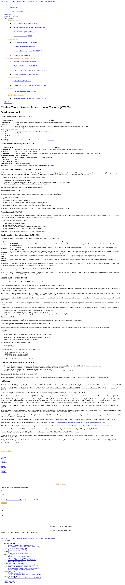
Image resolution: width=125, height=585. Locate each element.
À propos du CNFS (15, 7)
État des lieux (8, 15)
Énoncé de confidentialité (17, 12)
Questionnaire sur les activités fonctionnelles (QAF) (28, 61)
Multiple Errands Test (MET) (22, 55)
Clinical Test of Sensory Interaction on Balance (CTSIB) (30, 85)
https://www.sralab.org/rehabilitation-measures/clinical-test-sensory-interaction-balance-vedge (78, 422)
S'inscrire (3, 503)
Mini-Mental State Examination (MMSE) (25, 42)
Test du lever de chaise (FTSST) (23, 36)
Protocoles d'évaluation (11, 16)
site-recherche (8, 103)
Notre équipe (3, 457)
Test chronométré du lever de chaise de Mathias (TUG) (29, 27)
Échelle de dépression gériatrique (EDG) (25, 91)
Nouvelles (3, 455)
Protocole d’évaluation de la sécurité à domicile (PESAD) (30, 98)
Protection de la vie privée (114, 535)
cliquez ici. (51, 140)
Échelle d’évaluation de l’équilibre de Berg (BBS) (28, 23)
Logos (2, 458)
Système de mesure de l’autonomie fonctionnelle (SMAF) (30, 70)
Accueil (6, 4)
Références (7, 101)
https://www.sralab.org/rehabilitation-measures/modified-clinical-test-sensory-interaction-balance (84, 426)
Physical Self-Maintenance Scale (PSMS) (25, 66)
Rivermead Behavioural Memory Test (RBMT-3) (28, 51)
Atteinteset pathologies (4, 462)
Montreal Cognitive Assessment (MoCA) (25, 46)
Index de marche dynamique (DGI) (24, 31)
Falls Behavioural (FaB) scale (22, 81)
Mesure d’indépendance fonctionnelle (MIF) (26, 74)
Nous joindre (3, 459)
